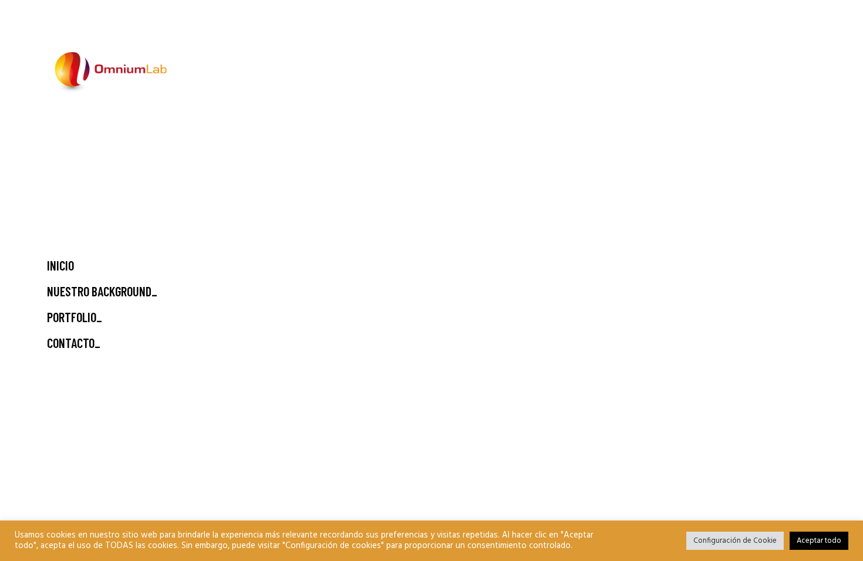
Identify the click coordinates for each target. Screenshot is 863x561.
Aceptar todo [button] (819, 541)
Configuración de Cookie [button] (735, 541)
